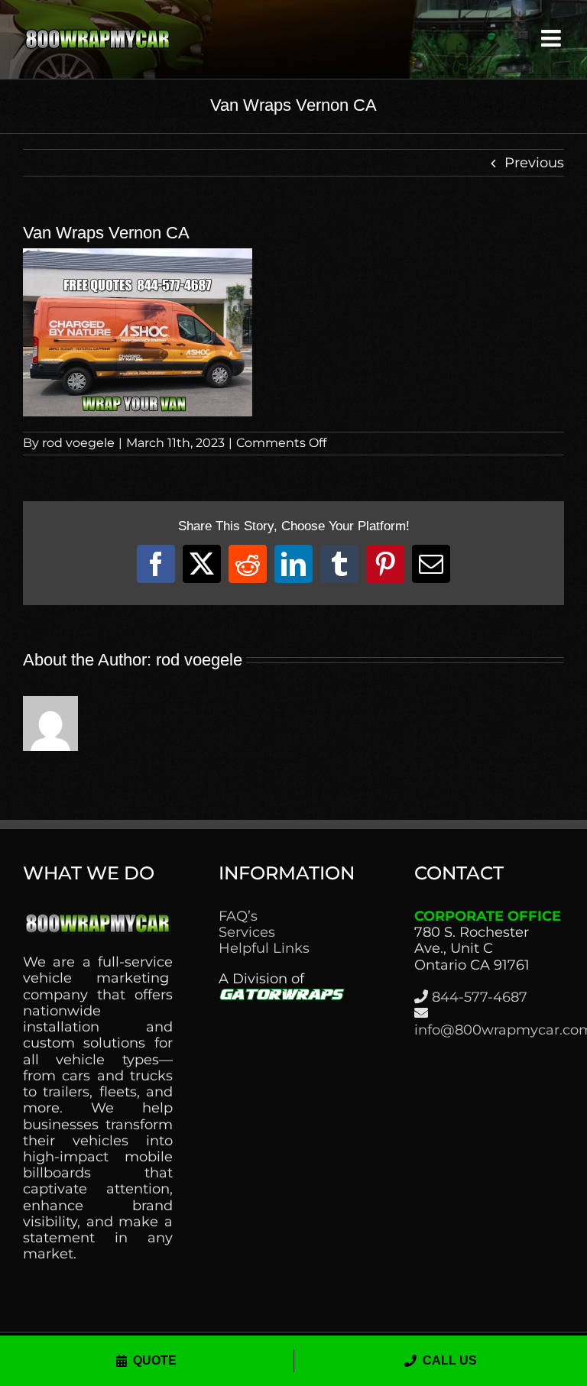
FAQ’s (238, 916)
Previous (534, 162)
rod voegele (78, 443)
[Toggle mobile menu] (552, 38)
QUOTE (155, 1360)
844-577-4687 (479, 997)
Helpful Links (264, 949)
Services (247, 933)
